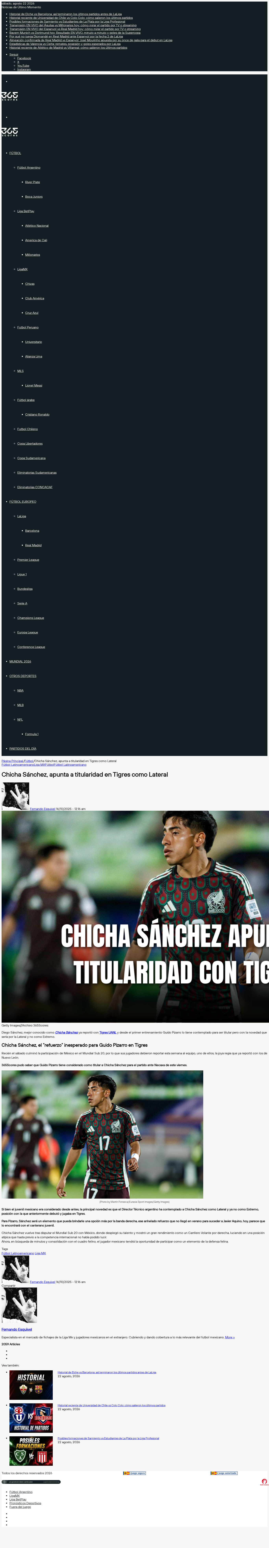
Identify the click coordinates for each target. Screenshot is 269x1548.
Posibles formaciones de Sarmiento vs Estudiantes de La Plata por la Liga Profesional (67, 21)
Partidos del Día (22, 748)
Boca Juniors (34, 196)
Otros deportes (22, 676)
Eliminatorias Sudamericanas (37, 472)
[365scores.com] (10, 99)
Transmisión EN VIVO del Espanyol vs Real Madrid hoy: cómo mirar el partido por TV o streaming (75, 29)
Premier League (28, 560)
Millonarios (32, 255)
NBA (20, 690)
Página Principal (12, 761)
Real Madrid (33, 545)
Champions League (30, 618)
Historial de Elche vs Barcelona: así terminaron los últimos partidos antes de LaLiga (65, 14)
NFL (20, 719)
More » (230, 1337)
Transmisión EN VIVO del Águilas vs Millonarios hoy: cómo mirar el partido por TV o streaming (72, 25)
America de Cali (36, 240)
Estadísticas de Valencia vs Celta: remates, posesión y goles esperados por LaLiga (65, 44)
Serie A (22, 603)
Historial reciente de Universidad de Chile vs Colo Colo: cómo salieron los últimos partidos (71, 18)
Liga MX (39, 765)
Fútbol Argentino (28, 167)
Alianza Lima (33, 356)
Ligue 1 (22, 574)
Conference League (31, 647)
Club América (34, 298)
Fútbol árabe (26, 400)
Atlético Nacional (37, 226)
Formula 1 (31, 734)
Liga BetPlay (25, 211)
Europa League (27, 632)
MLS (20, 371)
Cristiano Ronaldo (37, 414)
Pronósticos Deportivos (25, 1503)
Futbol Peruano (28, 327)
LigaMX (22, 269)
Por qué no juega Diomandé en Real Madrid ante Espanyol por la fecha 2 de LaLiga (66, 36)
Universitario (33, 342)
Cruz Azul (31, 313)
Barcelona (32, 531)
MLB (20, 705)
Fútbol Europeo (22, 502)
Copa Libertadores (30, 443)
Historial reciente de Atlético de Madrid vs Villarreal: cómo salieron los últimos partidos (68, 47)
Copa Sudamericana (31, 458)
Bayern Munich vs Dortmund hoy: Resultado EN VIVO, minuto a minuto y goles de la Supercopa (74, 33)
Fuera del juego (20, 1507)
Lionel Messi (33, 385)
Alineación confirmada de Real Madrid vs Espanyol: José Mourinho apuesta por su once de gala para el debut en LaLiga (90, 40)
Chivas (29, 284)
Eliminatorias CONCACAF (35, 487)
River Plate (32, 182)
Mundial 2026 (20, 661)
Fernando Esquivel (42, 809)
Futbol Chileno (27, 429)
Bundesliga (24, 589)
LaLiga (21, 516)
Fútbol (15, 153)
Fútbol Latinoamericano (18, 765)
